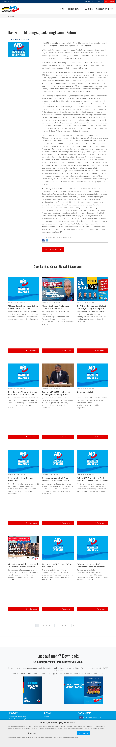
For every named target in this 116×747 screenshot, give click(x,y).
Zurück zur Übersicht (53, 249)
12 (58, 625)
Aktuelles (89, 8)
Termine (62, 8)
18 (78, 625)
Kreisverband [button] (74, 8)
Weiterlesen (31, 351)
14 (65, 625)
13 (62, 625)
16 (73, 625)
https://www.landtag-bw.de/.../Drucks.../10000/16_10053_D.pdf (65, 91)
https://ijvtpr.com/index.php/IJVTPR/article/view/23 (61, 109)
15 (69, 625)
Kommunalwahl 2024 (105, 8)
